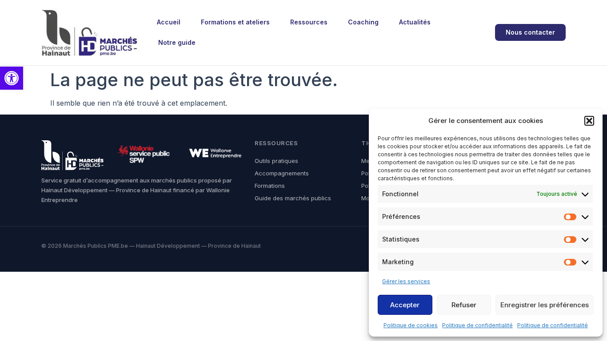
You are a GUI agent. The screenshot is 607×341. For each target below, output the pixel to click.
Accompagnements (282, 173)
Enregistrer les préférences (544, 305)
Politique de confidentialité (477, 325)
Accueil (168, 22)
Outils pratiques (276, 160)
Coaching (363, 22)
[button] (11, 78)
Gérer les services (406, 281)
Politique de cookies (410, 325)
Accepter (404, 305)
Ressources (308, 22)
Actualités (415, 22)
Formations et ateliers (235, 22)
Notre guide (177, 42)
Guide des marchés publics (293, 198)
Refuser (463, 305)
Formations (270, 185)
